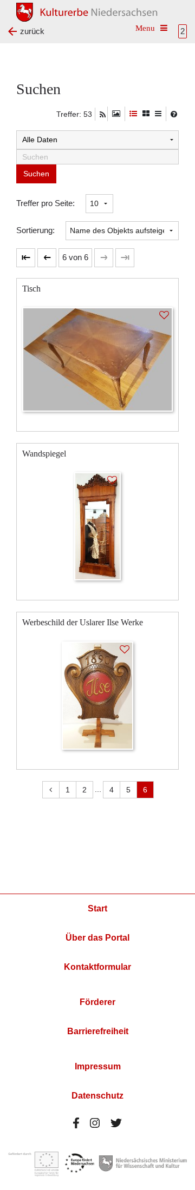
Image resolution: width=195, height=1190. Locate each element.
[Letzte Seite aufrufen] (26, 258)
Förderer (97, 1002)
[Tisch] (97, 358)
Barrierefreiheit (97, 1031)
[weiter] (104, 258)
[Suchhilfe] (174, 114)
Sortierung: (35, 230)
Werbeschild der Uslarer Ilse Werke (82, 622)
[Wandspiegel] (97, 525)
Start (97, 908)
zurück (32, 31)
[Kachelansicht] (146, 114)
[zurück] (47, 258)
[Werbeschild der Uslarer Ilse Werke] (97, 694)
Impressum (98, 1066)
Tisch (31, 288)
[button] (75, 258)
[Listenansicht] (158, 114)
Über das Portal (97, 937)
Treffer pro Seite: (45, 203)
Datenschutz (97, 1095)
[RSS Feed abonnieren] (102, 115)
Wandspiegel (44, 453)
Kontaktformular (97, 966)
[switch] (116, 114)
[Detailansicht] (133, 114)
